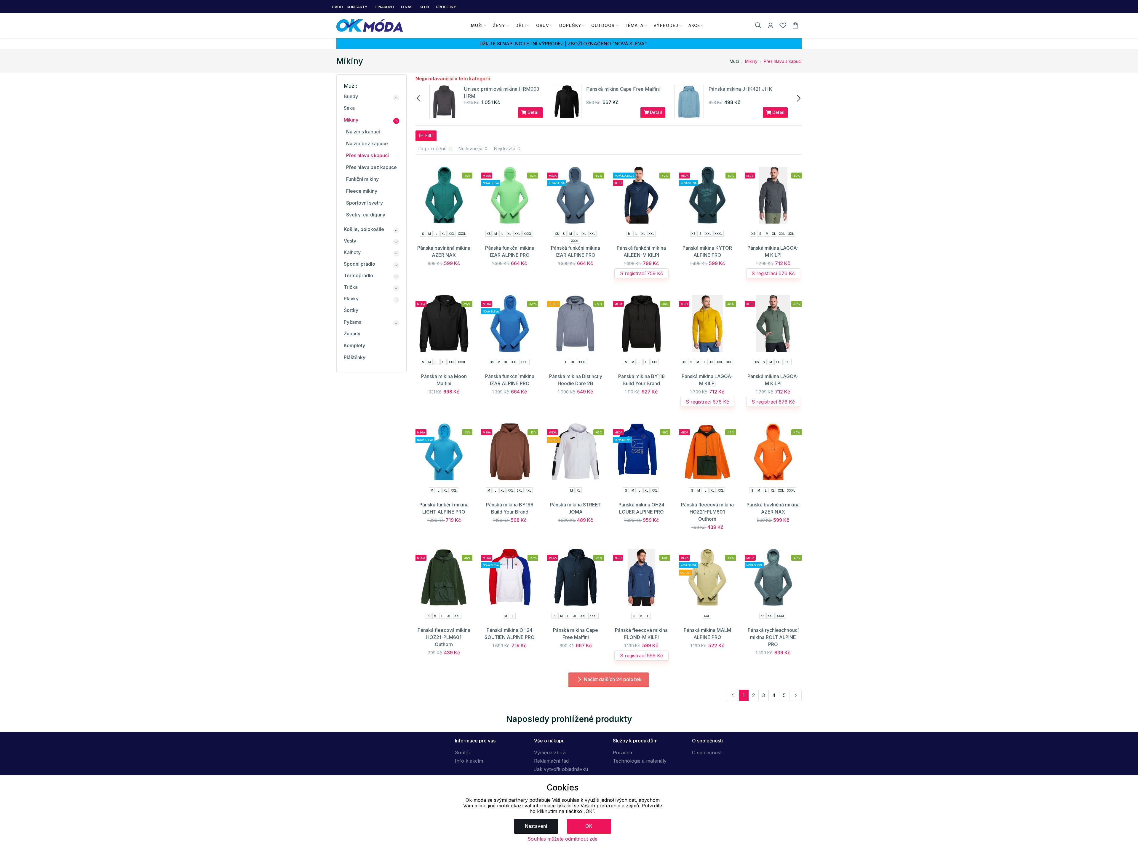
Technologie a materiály (640, 761)
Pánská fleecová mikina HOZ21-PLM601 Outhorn (707, 512)
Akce (694, 25)
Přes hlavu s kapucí (783, 61)
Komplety (354, 345)
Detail (533, 112)
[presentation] (419, 98)
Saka (349, 108)
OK (588, 826)
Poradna (622, 752)
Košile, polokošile (364, 229)
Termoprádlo (358, 275)
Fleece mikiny (361, 191)
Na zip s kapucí (363, 132)
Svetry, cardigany (365, 215)
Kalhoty (352, 252)
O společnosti (707, 752)
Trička (351, 287)
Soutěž (463, 752)
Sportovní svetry (364, 203)
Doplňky (570, 25)
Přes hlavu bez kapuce (371, 167)
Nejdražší (505, 149)
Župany (352, 334)
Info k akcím (469, 761)
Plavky (351, 299)
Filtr (428, 135)
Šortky (351, 310)
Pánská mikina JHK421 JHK (740, 89)
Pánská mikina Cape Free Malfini (623, 89)
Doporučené (433, 149)
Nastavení (536, 826)
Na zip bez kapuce (367, 143)
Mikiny (751, 61)
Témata (634, 25)
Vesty (350, 241)
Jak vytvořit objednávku (561, 769)
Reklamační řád (551, 761)
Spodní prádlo (359, 264)
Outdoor (603, 25)
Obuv (542, 25)
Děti (520, 25)
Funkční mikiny (362, 179)
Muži (477, 25)
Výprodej (665, 25)
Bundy (351, 96)
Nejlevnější (471, 149)
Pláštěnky (354, 357)
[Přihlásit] (770, 26)
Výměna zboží (550, 752)
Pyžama (353, 322)
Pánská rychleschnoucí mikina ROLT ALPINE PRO (773, 637)
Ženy (499, 25)
